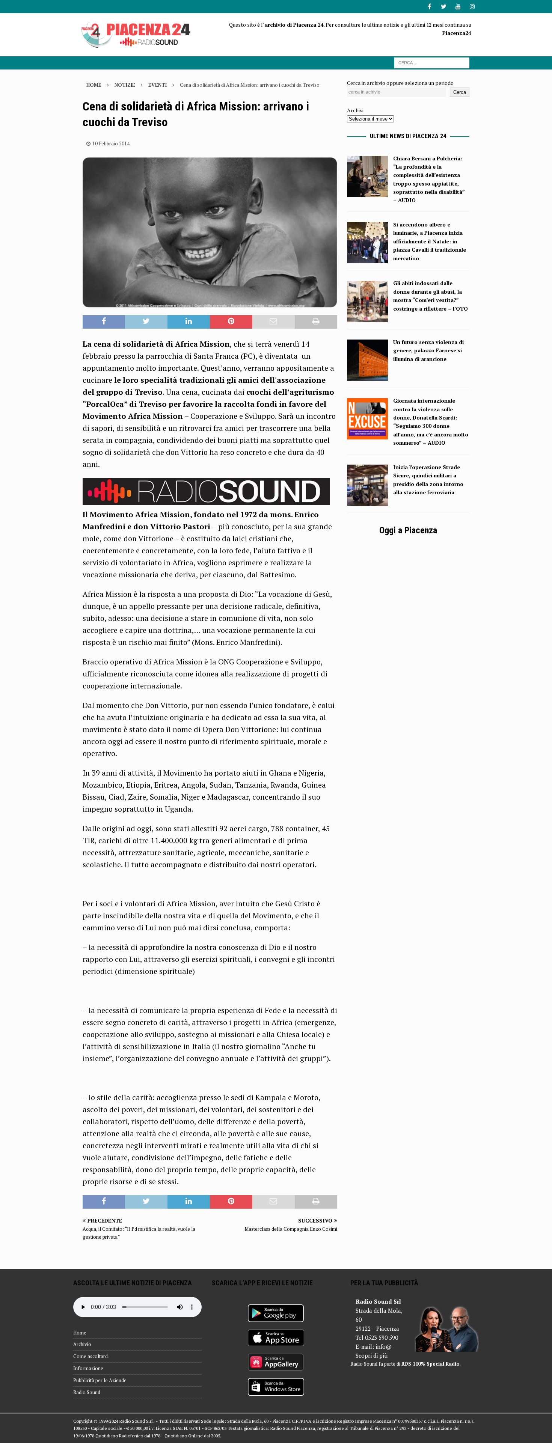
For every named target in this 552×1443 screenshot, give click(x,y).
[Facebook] (429, 6)
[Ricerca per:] (431, 62)
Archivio (82, 1344)
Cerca (459, 92)
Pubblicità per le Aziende (100, 1380)
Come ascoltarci (91, 1356)
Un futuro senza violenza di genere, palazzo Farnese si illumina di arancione (428, 350)
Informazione (88, 1368)
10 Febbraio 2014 (111, 143)
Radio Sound (86, 1392)
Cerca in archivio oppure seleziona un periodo (400, 82)
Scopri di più (372, 1355)
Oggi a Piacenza (408, 530)
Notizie (125, 85)
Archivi (355, 110)
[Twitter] (443, 6)
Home (79, 1332)
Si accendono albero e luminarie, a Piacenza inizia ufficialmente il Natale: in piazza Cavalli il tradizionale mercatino (429, 241)
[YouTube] (458, 6)
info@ (384, 1346)
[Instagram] (472, 6)
